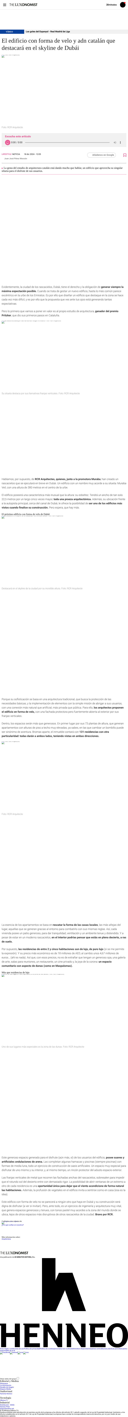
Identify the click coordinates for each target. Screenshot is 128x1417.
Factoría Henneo (6, 1394)
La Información (5, 1385)
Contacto (86, 1349)
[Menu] (4, 4)
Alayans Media (5, 1389)
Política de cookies (47, 1349)
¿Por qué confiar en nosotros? (13, 1225)
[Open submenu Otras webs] (45, 1379)
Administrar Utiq (77, 1349)
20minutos (4, 1384)
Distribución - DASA (7, 1405)
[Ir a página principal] (23, 5)
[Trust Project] (10, 1221)
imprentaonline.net (7, 1409)
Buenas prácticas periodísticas (113, 1349)
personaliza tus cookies (62, 1349)
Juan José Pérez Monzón (15, 158)
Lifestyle (7, 154)
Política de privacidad (32, 1349)
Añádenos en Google (103, 155)
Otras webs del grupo (8, 1379)
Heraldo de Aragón (7, 1387)
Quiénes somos (96, 1349)
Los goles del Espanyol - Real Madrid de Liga (48, 31)
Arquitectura (6, 1239)
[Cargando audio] (7, 142)
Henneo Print (5, 1407)
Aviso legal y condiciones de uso (12, 1349)
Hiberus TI (4, 1400)
